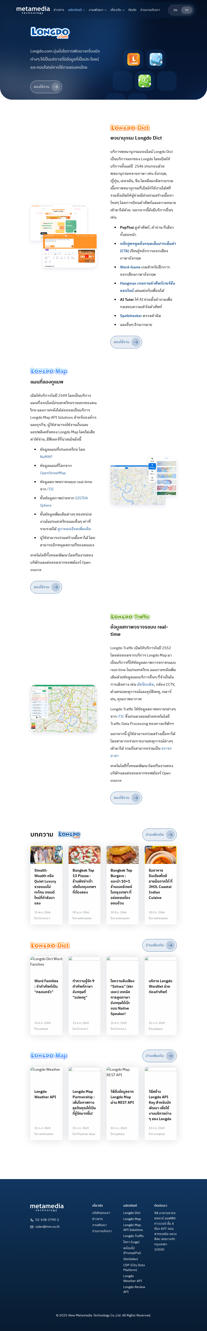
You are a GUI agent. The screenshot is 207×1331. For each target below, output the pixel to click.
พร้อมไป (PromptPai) (132, 1251)
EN (175, 10)
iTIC (50, 489)
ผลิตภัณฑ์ (75, 10)
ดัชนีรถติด (145, 685)
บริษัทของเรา (101, 1213)
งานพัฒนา (96, 10)
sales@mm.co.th (47, 1226)
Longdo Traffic (133, 1236)
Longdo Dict (131, 1213)
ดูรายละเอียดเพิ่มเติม (74, 529)
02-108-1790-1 (47, 1220)
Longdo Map (132, 1219)
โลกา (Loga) (131, 1242)
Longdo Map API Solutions (133, 1228)
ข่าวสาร (59, 10)
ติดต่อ (132, 10)
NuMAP (46, 457)
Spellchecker (131, 316)
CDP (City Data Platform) (134, 1268)
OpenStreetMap (53, 473)
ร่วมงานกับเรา (150, 10)
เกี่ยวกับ (115, 10)
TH (187, 10)
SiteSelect (130, 1259)
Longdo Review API (134, 1290)
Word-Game (130, 267)
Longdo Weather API (132, 1279)
